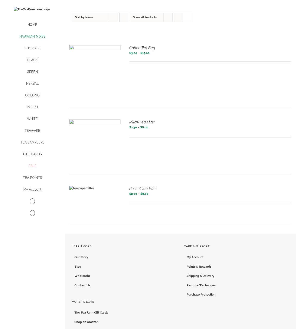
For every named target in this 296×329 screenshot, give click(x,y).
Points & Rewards (199, 266)
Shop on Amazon (86, 322)
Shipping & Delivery (200, 276)
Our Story (81, 257)
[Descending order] (123, 17)
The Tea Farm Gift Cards (91, 312)
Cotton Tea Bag (142, 48)
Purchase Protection (201, 294)
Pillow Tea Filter (142, 122)
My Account (195, 257)
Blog (77, 266)
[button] (32, 213)
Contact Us (82, 285)
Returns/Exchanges (201, 285)
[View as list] (187, 17)
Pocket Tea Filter (143, 188)
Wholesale (82, 276)
